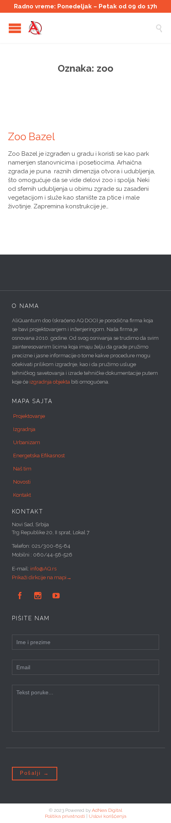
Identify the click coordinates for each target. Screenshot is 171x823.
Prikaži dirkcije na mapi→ (42, 577)
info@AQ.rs (43, 569)
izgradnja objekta (49, 382)
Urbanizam (26, 442)
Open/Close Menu (15, 28)
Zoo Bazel (31, 137)
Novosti (22, 482)
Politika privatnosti (65, 816)
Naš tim (22, 469)
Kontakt (22, 495)
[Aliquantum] (91, 28)
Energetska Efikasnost (39, 456)
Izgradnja (24, 429)
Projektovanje (29, 416)
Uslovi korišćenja (107, 816)
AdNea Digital (107, 810)
